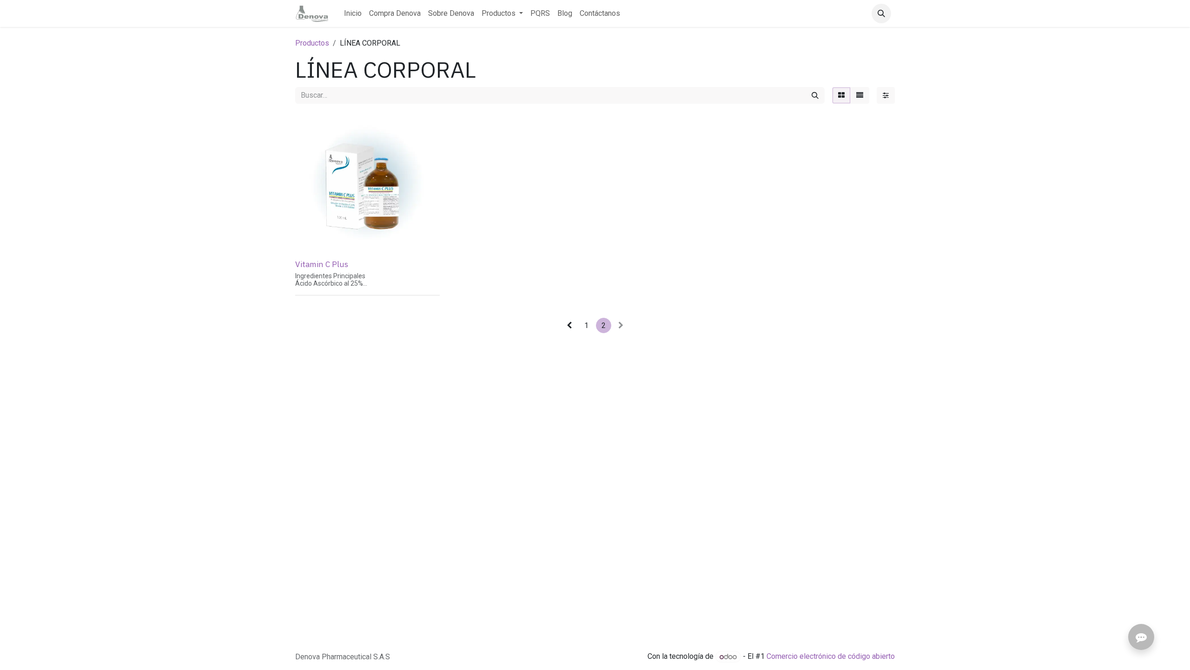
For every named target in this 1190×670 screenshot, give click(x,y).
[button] (881, 13)
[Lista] (859, 95)
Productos (312, 43)
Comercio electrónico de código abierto (831, 656)
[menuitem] (352, 13)
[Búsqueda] (815, 95)
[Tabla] (841, 95)
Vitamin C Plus (321, 264)
